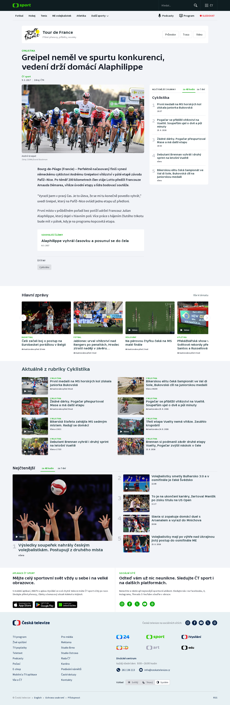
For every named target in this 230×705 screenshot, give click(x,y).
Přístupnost (74, 697)
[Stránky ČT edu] (188, 648)
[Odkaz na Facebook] (129, 604)
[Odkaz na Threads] (152, 604)
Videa (199, 34)
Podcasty (18, 658)
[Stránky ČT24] (122, 638)
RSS (215, 697)
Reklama (66, 642)
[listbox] (147, 682)
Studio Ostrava (69, 653)
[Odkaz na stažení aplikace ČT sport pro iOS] (23, 604)
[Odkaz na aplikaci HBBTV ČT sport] (67, 604)
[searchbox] (176, 5)
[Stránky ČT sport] (155, 638)
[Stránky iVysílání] (191, 638)
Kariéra (65, 663)
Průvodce (170, 34)
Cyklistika (28, 50)
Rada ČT (66, 658)
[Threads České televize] (214, 623)
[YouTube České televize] (201, 623)
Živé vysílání (19, 642)
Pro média (67, 636)
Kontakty (66, 679)
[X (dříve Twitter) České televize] (208, 623)
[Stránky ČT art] (152, 648)
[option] (133, 682)
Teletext (18, 653)
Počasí (16, 663)
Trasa (186, 34)
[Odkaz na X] (137, 604)
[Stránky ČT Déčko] (122, 648)
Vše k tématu (200, 295)
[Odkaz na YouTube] (144, 604)
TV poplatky (20, 647)
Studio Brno (68, 647)
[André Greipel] (83, 119)
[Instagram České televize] (187, 623)
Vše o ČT (17, 679)
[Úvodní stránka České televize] (31, 623)
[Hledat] (196, 5)
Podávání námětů (71, 669)
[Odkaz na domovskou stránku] (27, 5)
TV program (19, 636)
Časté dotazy (68, 674)
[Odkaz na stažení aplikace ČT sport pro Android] (45, 604)
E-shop (17, 669)
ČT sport (26, 76)
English (37, 697)
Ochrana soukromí (54, 697)
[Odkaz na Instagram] (122, 604)
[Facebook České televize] (194, 623)
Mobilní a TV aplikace (25, 674)
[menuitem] (19, 15)
